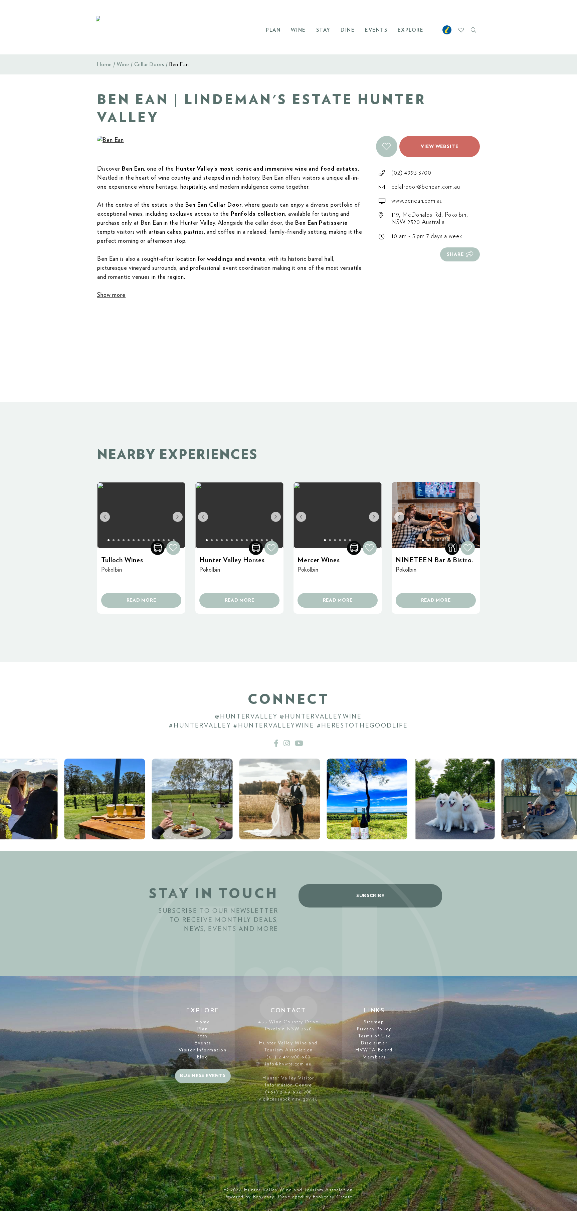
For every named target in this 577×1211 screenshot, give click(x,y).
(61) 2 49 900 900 (288, 1057)
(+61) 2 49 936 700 (288, 1092)
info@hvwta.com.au (288, 1064)
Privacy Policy (374, 1029)
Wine (298, 30)
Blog (202, 1057)
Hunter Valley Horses (232, 560)
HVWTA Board (374, 1050)
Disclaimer (374, 1043)
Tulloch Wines (122, 560)
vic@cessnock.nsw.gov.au (288, 1099)
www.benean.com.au (416, 201)
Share (455, 254)
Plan (273, 30)
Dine (348, 30)
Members (374, 1057)
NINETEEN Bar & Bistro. (434, 560)
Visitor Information (203, 1050)
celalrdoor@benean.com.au (425, 187)
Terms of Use (374, 1036)
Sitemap (374, 1022)
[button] (386, 146)
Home (104, 64)
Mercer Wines (319, 560)
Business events (203, 1075)
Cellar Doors (149, 64)
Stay (323, 30)
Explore (411, 30)
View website (439, 146)
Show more (111, 295)
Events (376, 30)
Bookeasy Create (333, 1197)
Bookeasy (264, 1197)
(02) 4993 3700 (411, 173)
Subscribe (370, 895)
